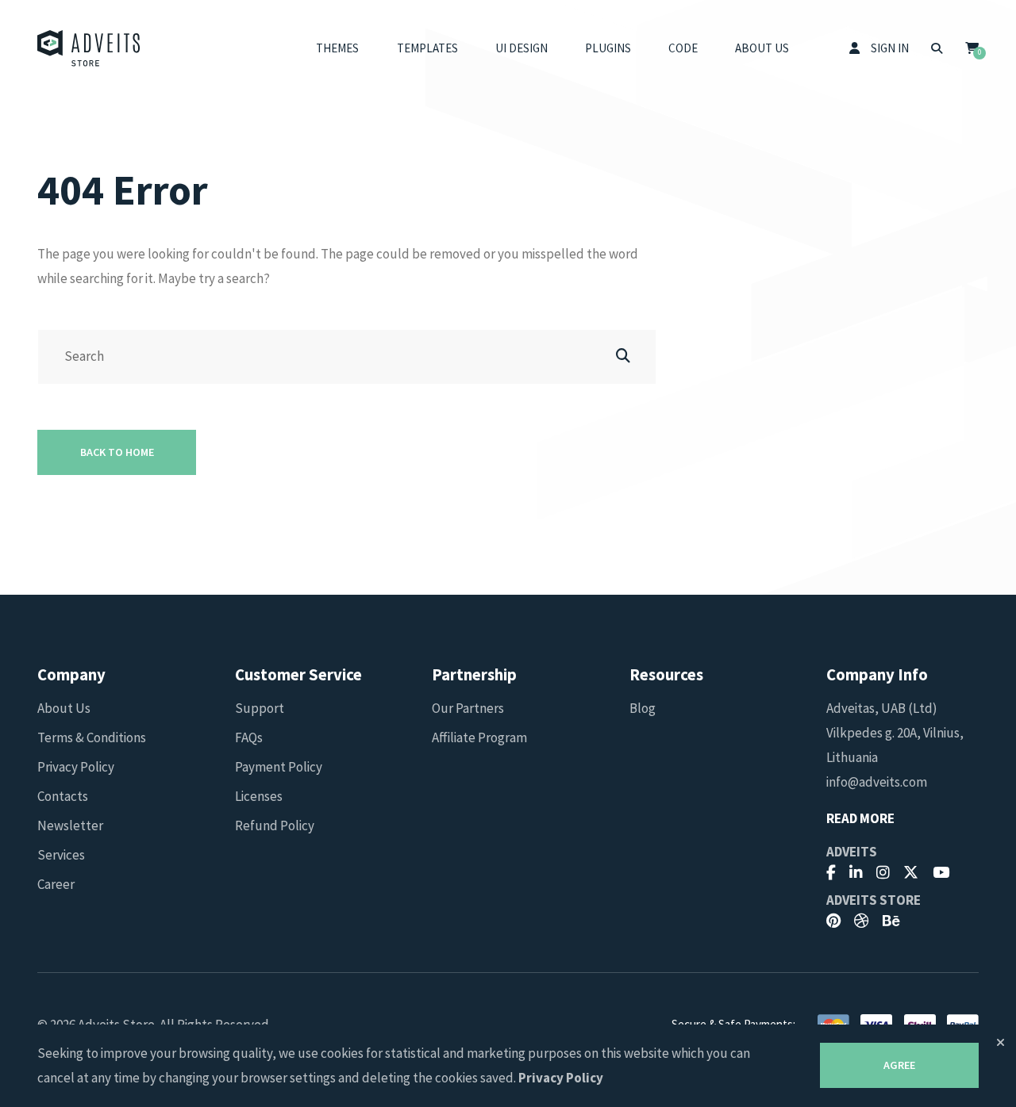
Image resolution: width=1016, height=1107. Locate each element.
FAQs (249, 737)
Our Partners (468, 708)
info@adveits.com (876, 782)
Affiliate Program (479, 737)
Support (259, 708)
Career (56, 884)
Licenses (259, 796)
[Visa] (876, 1023)
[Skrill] (920, 1023)
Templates (427, 48)
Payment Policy (278, 767)
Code (683, 48)
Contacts (62, 796)
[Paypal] (963, 1023)
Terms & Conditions (91, 737)
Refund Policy (274, 825)
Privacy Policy (75, 767)
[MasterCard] (833, 1023)
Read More (860, 818)
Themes (337, 48)
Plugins (608, 48)
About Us (762, 48)
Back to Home (117, 452)
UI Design (521, 48)
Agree (899, 1065)
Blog (642, 708)
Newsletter (70, 825)
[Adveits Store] (88, 48)
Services (61, 855)
